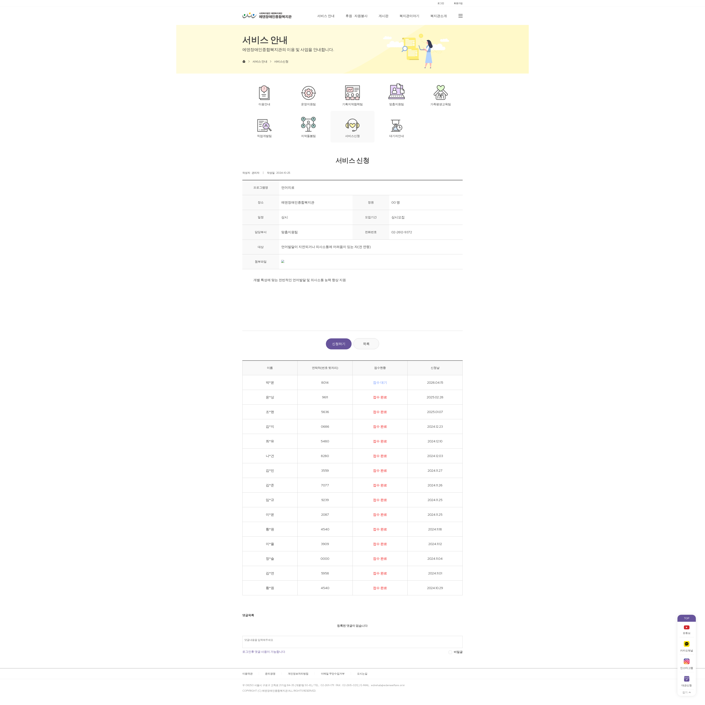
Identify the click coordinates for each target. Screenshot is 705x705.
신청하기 (338, 344)
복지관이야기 (409, 16)
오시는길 (362, 673)
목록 (366, 344)
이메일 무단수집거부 (333, 673)
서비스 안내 (326, 16)
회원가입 (458, 3)
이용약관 (247, 673)
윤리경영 (270, 673)
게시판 (383, 16)
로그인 (441, 3)
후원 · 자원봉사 (357, 16)
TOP (686, 618)
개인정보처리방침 (298, 673)
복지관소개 (438, 16)
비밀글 (458, 652)
